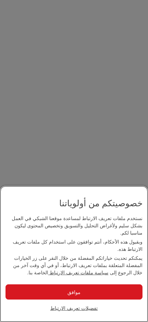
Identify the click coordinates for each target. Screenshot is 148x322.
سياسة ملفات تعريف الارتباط (78, 272)
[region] (74, 254)
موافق (74, 291)
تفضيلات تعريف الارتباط (74, 308)
